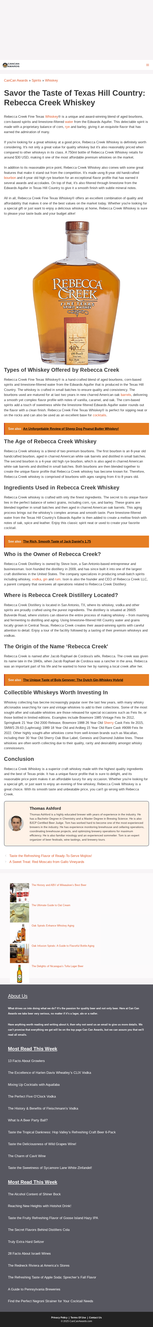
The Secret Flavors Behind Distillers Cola (39, 1230)
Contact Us (95, 1317)
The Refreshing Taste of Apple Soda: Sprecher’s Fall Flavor (52, 1277)
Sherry (109, 723)
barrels (126, 395)
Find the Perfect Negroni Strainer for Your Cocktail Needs (50, 1301)
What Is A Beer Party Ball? (28, 1120)
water (69, 122)
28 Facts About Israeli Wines (29, 1253)
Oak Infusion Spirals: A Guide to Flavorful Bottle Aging (63, 945)
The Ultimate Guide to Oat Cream (51, 905)
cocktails (99, 415)
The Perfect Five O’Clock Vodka (32, 1096)
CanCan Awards (16, 80)
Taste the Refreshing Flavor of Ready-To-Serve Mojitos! (50, 856)
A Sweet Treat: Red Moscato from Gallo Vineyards (46, 862)
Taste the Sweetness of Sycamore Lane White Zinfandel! (50, 1168)
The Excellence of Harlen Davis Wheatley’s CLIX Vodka (49, 1073)
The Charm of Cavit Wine (27, 1156)
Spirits (36, 80)
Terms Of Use (78, 1317)
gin (45, 579)
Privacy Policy (59, 1317)
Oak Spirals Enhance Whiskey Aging (53, 925)
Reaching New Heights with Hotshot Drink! (39, 1206)
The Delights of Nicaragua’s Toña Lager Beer (57, 966)
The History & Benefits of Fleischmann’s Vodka (43, 1108)
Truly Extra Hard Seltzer (26, 1242)
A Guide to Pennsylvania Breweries (34, 1289)
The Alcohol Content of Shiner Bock (34, 1194)
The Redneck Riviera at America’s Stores (39, 1265)
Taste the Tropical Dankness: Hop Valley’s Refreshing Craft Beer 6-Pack (62, 1132)
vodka (36, 579)
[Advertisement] (76, 30)
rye (67, 127)
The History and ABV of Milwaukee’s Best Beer (59, 885)
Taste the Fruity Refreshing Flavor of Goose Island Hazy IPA (53, 1218)
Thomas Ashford (45, 808)
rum (58, 579)
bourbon (10, 178)
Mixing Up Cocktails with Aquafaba (34, 1085)
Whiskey (51, 80)
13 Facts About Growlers (26, 1061)
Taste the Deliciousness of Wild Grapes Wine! (42, 1144)
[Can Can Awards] (11, 65)
